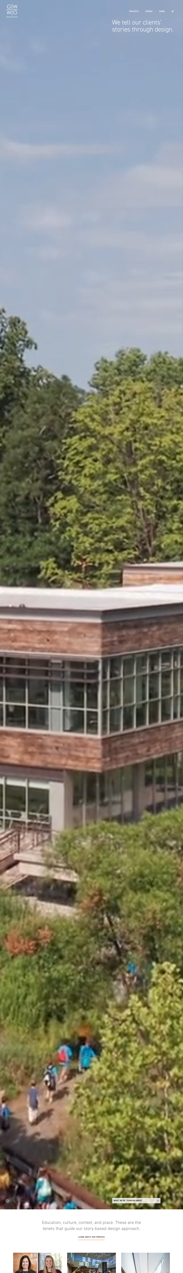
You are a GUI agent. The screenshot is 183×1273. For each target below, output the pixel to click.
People (149, 11)
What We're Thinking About (128, 1200)
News (162, 11)
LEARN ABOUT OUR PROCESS (91, 1237)
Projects (134, 11)
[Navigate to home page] (12, 11)
